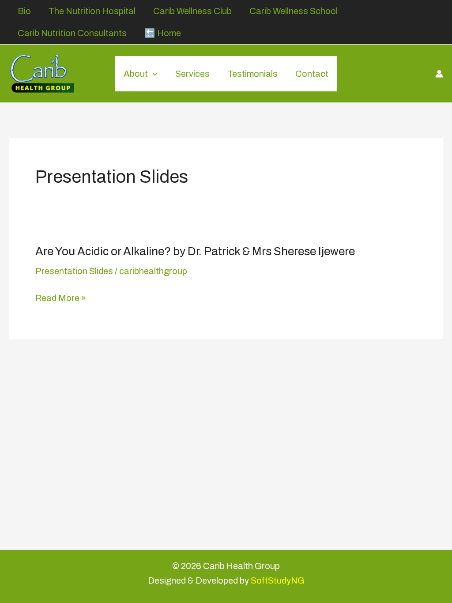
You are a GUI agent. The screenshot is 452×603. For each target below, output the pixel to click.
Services (192, 74)
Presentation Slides (74, 271)
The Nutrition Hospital (92, 11)
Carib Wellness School (293, 11)
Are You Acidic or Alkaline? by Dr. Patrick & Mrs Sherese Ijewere (195, 251)
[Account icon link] (439, 74)
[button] (153, 73)
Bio (24, 11)
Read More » (60, 298)
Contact (311, 74)
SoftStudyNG (278, 580)
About (136, 74)
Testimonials (252, 74)
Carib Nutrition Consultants (72, 33)
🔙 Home (162, 33)
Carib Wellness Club (192, 11)
